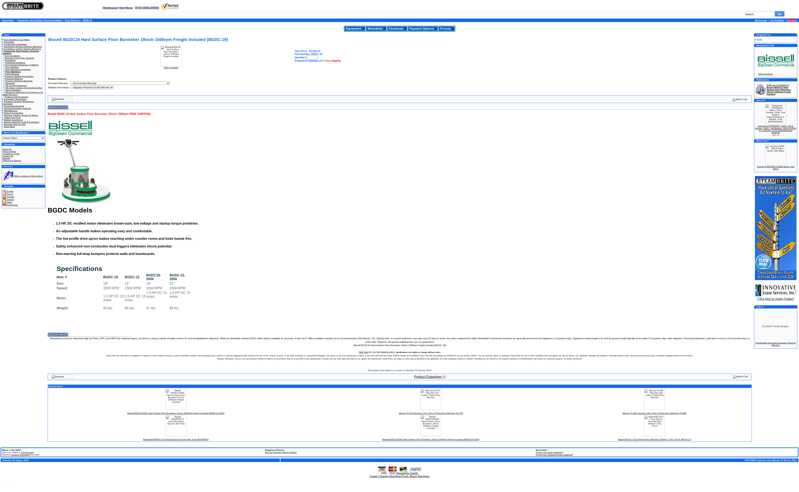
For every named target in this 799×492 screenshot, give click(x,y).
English (10, 191)
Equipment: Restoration (15, 99)
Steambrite (375, 28)
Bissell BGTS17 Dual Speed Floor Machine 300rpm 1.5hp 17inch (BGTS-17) (654, 439)
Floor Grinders (12, 67)
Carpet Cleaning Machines (385, 476)
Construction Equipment (15, 44)
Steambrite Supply (407, 473)
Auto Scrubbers (12, 56)
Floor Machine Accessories (18, 69)
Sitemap (6, 158)
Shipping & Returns (11, 160)
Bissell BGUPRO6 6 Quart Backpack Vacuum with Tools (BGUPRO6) (176, 439)
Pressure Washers (14, 78)
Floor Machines (73, 20)
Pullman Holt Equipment (16, 97)
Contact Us (7, 156)
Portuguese (12, 205)
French (9, 194)
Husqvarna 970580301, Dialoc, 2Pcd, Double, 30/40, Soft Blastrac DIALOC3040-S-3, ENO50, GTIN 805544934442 (776, 128)
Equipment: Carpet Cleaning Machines (22, 49)
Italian (9, 202)
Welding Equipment (13, 120)
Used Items (9, 126)
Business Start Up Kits (14, 124)
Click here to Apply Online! (775, 299)
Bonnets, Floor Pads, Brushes (19, 58)
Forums (445, 28)
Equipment (353, 28)
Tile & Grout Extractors (16, 85)
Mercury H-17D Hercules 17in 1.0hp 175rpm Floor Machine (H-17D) (431, 413)
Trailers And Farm (12, 117)
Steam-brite (8, 20)
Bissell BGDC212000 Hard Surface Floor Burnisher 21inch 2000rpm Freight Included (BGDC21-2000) (176, 413)
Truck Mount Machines (415, 476)
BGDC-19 (87, 20)
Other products (765, 74)
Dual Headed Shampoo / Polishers (21, 65)
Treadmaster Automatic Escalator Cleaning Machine (775, 344)
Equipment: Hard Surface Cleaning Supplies (40, 20)
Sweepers (10, 83)
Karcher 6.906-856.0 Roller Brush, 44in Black (776, 167)
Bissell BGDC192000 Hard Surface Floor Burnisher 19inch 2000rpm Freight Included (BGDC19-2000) (430, 439)
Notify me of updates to (779, 89)
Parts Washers (12, 74)
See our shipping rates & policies (281, 452)
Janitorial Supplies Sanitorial (17, 108)
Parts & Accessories (13, 113)
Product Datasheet (428, 377)
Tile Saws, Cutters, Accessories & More (23, 88)
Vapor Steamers (13, 90)
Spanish (10, 197)
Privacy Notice (9, 151)
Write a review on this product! (28, 176)
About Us (6, 149)
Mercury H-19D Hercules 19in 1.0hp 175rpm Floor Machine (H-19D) (655, 413)
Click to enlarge (171, 67)
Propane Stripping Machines (18, 81)
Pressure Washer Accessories (19, 76)
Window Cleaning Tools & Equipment (21, 122)
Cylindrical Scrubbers (15, 62)
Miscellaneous (10, 110)
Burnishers (10, 60)
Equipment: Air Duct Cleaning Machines (23, 46)
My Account (761, 20)
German (10, 199)
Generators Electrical (14, 106)
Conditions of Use (11, 154)
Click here (364, 352)
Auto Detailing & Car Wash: (17, 40)
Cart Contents (777, 20)
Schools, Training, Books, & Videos (21, 115)
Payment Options (421, 28)
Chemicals (396, 28)
